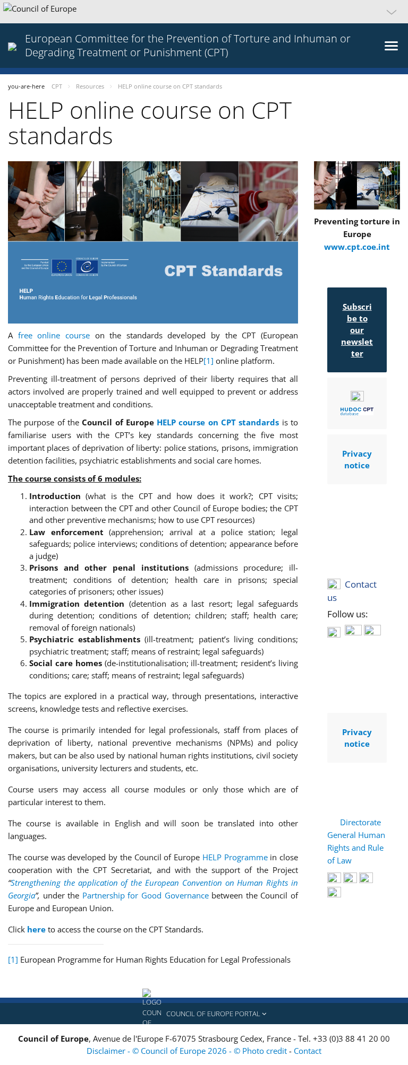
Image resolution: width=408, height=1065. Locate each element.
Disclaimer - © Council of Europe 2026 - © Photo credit (188, 1050)
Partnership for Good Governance (145, 895)
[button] (204, 11)
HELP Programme (235, 857)
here (37, 929)
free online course (54, 335)
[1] (208, 360)
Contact (307, 1050)
